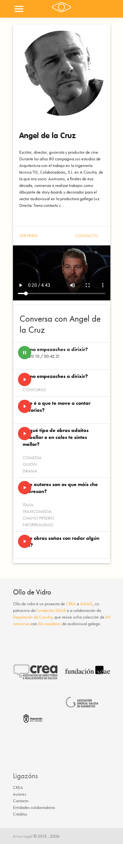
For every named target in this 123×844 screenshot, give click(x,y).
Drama (30, 471)
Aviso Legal (22, 836)
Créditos (20, 814)
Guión (30, 464)
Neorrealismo (38, 524)
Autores (19, 794)
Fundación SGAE (51, 610)
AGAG (86, 604)
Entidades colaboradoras (34, 807)
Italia (28, 505)
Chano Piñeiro (38, 518)
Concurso (34, 389)
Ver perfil (28, 235)
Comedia (32, 457)
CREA (71, 604)
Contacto (86, 235)
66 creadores (49, 623)
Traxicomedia (37, 511)
